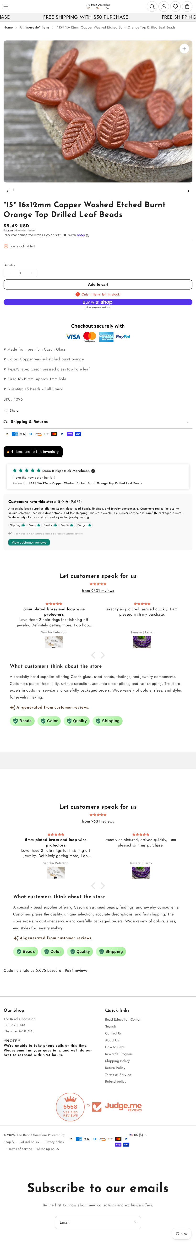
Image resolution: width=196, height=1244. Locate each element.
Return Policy (115, 1067)
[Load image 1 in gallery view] (13, 189)
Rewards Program (119, 1053)
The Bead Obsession (31, 1135)
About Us (112, 1040)
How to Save (115, 1047)
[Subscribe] (136, 1222)
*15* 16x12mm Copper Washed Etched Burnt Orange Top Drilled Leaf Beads (115, 27)
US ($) (138, 1135)
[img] (98, 583)
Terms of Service (118, 1074)
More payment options (98, 307)
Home (8, 27)
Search (110, 1026)
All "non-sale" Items (35, 27)
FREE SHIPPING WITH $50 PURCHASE (52, 17)
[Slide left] (8, 191)
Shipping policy (48, 1149)
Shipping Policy (117, 1060)
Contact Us (113, 1033)
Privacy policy (54, 1142)
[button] (6, 6)
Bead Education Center (123, 1019)
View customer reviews (29, 542)
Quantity (9, 265)
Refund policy (115, 1081)
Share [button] (14, 410)
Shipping (8, 230)
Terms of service (20, 1149)
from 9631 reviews (98, 590)
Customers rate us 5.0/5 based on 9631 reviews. (46, 970)
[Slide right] (188, 191)
